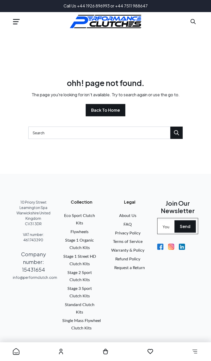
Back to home (105, 110)
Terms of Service (128, 242)
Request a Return (129, 268)
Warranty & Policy (127, 250)
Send (185, 226)
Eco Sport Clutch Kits (79, 219)
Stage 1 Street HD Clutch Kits (79, 260)
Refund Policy (127, 259)
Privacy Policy (127, 233)
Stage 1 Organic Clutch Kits (79, 244)
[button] (16, 21)
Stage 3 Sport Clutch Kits (79, 292)
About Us (127, 216)
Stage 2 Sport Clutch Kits (79, 276)
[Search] (176, 133)
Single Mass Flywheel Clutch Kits (81, 324)
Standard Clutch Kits (79, 308)
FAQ (128, 224)
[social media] (160, 246)
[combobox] (99, 133)
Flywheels (80, 232)
